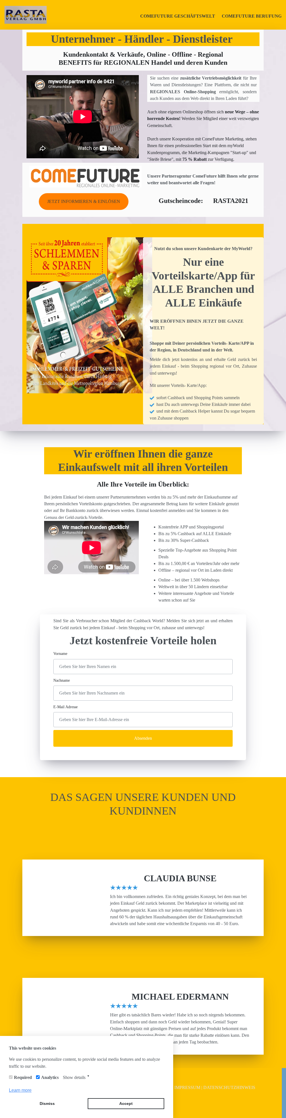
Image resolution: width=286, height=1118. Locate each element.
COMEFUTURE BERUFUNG (252, 16)
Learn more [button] (20, 1090)
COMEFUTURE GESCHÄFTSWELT (177, 16)
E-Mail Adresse (65, 707)
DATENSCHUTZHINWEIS (229, 1087)
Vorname (60, 653)
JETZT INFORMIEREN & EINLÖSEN (83, 201)
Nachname (61, 680)
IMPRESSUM (187, 1087)
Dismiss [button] (47, 1103)
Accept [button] (126, 1103)
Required (23, 1077)
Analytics (50, 1077)
